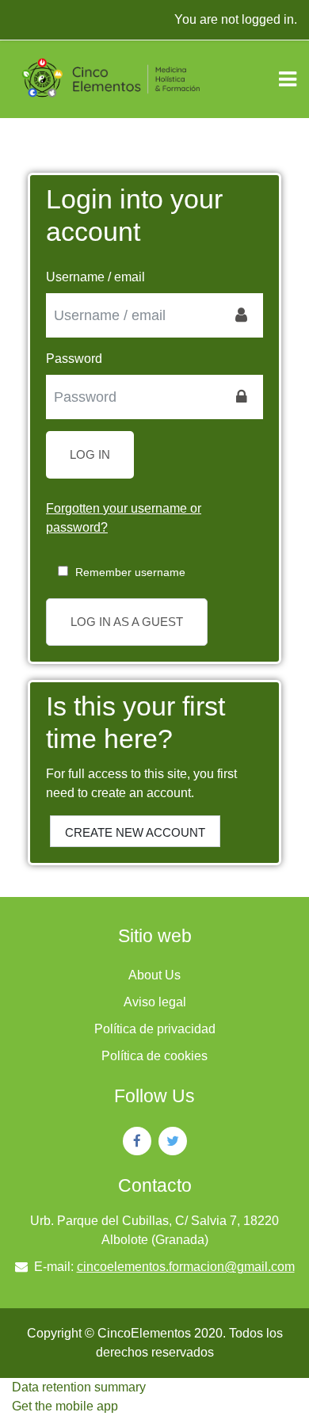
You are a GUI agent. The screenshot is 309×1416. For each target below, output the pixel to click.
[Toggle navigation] (287, 79)
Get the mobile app (65, 1406)
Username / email (95, 277)
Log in (90, 454)
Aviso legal (155, 1002)
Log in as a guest (127, 621)
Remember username (130, 572)
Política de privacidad (155, 1029)
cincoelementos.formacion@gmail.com (186, 1266)
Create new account (135, 832)
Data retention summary (79, 1387)
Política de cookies (154, 1056)
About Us (154, 975)
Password (74, 358)
